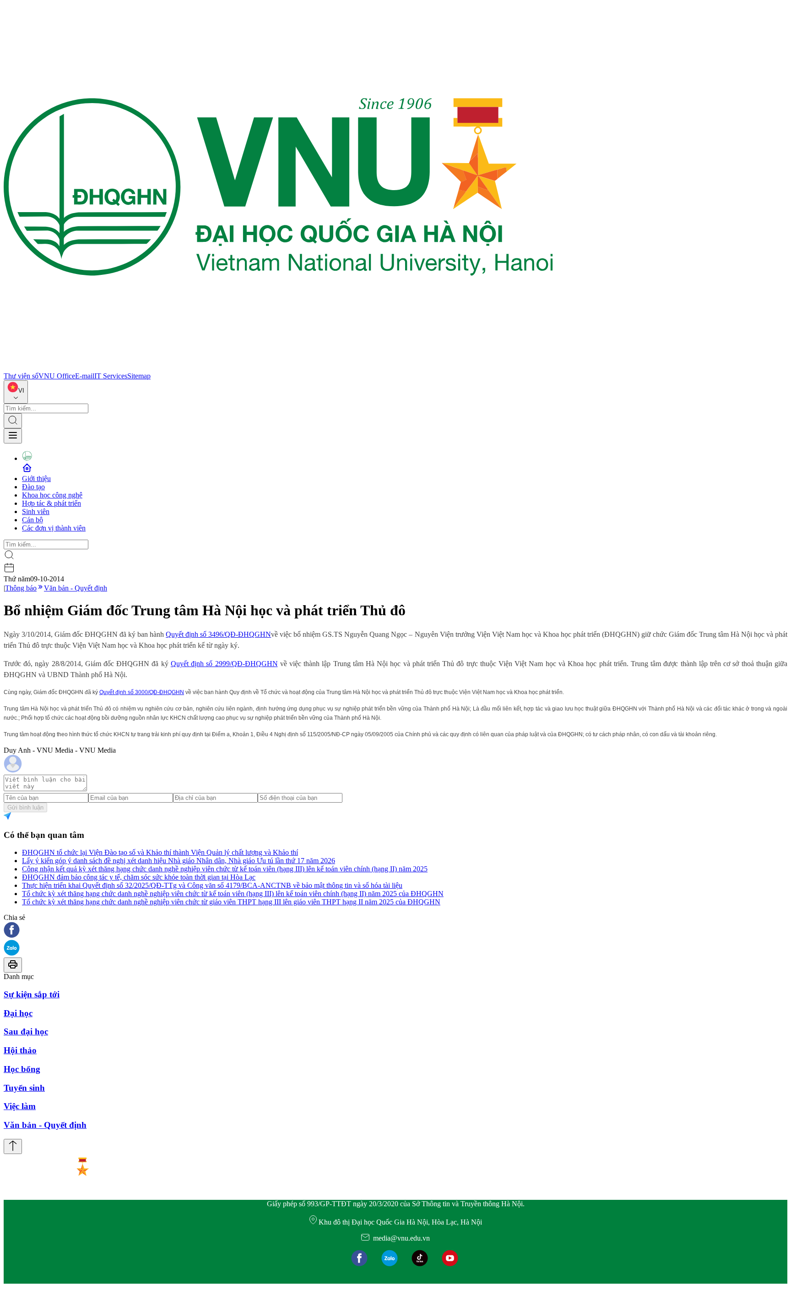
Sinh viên (35, 511)
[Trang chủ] (278, 368)
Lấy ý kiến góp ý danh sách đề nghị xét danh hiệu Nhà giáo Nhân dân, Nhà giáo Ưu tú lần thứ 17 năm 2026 (178, 860)
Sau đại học (26, 1031)
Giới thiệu (36, 478)
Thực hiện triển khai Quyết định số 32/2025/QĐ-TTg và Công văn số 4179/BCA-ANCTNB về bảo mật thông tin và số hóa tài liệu (212, 885)
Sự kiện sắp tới (32, 994)
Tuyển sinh (24, 1088)
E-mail (84, 376)
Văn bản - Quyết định (75, 588)
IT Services (110, 376)
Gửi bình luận (25, 807)
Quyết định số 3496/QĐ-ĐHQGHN (218, 634)
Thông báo (21, 588)
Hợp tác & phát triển (51, 503)
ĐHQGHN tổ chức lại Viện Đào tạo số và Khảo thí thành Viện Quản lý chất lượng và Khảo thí (160, 852)
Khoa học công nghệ (52, 495)
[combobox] (16, 392)
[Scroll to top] (13, 1146)
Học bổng (22, 1069)
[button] (395, 931)
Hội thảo (20, 1050)
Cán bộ (32, 520)
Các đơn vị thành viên (54, 528)
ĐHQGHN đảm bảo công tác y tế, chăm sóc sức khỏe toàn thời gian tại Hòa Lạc (138, 877)
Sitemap (139, 376)
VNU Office (56, 376)
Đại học (18, 1013)
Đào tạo (33, 487)
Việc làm (20, 1106)
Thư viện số (21, 376)
